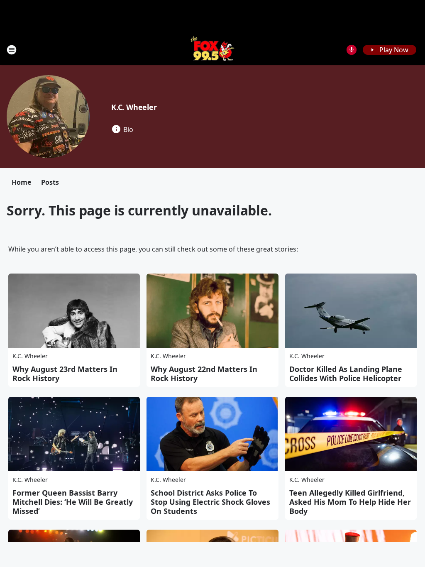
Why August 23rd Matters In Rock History (64, 373)
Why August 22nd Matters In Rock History (204, 373)
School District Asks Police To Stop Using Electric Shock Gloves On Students (210, 502)
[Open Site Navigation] (12, 50)
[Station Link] (213, 49)
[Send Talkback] (352, 50)
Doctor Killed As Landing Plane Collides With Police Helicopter (345, 373)
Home (21, 182)
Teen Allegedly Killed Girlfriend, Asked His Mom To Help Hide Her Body (350, 502)
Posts (50, 182)
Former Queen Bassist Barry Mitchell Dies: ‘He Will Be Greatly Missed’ (72, 502)
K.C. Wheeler (134, 107)
